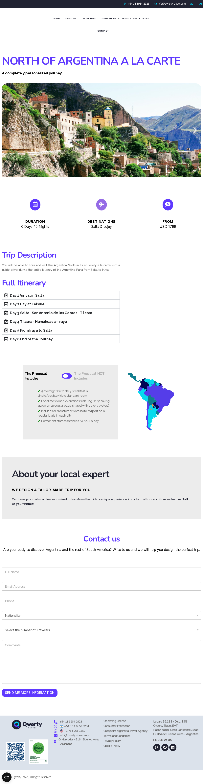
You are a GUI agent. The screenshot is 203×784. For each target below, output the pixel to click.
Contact (102, 30)
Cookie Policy (111, 746)
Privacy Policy (112, 741)
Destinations (109, 18)
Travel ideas (88, 18)
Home (57, 18)
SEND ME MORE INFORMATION (30, 693)
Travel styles (130, 18)
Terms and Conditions (116, 736)
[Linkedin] (172, 747)
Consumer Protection (116, 726)
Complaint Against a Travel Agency (125, 731)
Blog (145, 18)
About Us (70, 18)
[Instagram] (156, 747)
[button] (8, 130)
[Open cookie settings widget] (6, 777)
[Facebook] (165, 747)
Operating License (114, 721)
